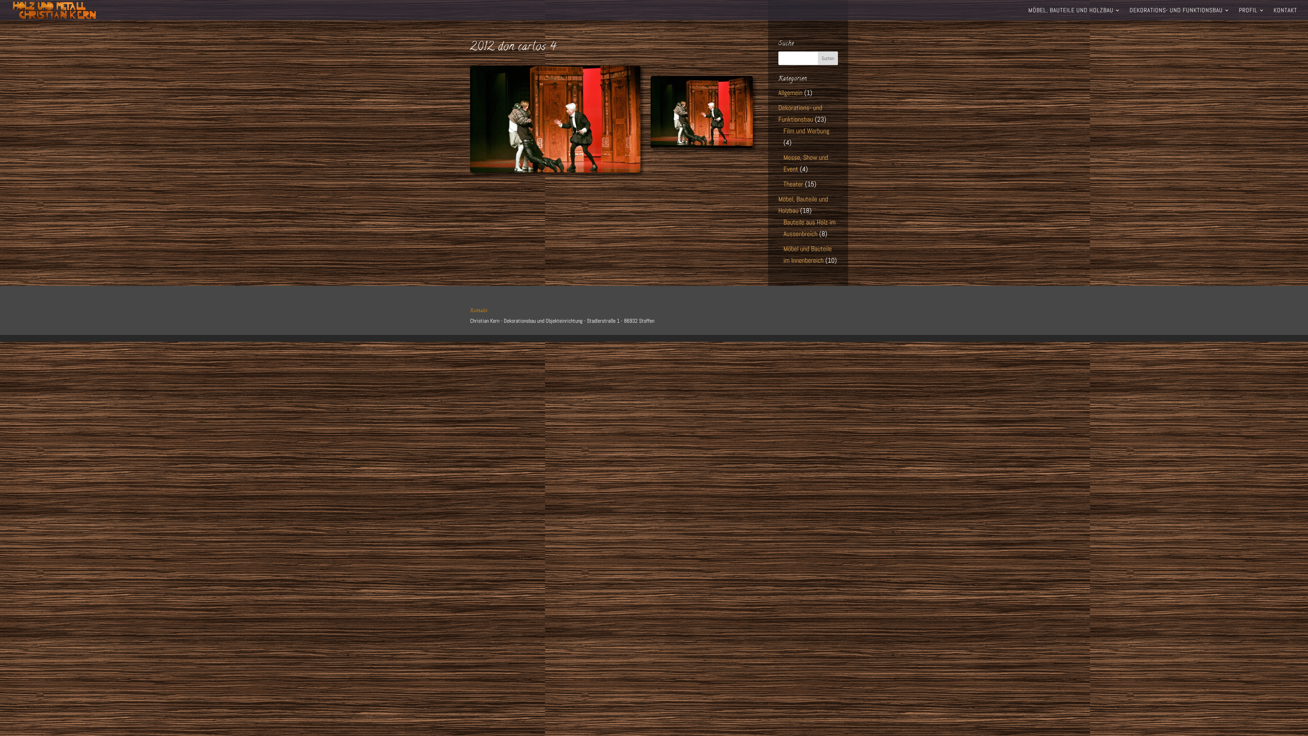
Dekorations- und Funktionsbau (1176, 11)
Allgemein (790, 92)
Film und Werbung (806, 130)
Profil (1248, 11)
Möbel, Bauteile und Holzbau (1071, 11)
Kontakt (1285, 11)
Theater (793, 184)
